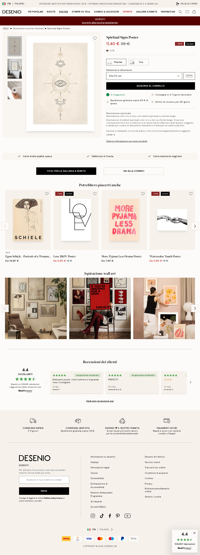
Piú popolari (35, 11)
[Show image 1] (15, 46)
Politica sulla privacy (53, 498)
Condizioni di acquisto (156, 473)
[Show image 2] (15, 69)
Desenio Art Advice (155, 456)
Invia (44, 490)
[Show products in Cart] (194, 12)
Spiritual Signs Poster (58, 28)
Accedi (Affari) (98, 507)
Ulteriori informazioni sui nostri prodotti (126, 141)
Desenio (109, 546)
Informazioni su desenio (103, 456)
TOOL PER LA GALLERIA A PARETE (66, 171)
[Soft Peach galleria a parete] (164, 308)
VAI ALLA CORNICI (133, 171)
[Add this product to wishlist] (95, 38)
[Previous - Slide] (5, 226)
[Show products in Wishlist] (187, 12)
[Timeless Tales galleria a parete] (100, 308)
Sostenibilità (97, 478)
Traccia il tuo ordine (155, 467)
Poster (63, 11)
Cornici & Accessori (106, 11)
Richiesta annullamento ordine (157, 490)
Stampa (95, 462)
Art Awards (96, 501)
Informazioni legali (100, 467)
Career (94, 473)
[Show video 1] (15, 90)
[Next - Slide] (195, 226)
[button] (189, 76)
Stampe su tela (81, 11)
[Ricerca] (180, 11)
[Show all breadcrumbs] (5, 28)
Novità (51, 11)
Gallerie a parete (146, 11)
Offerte (127, 11)
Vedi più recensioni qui (100, 401)
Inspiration (168, 11)
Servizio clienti (152, 462)
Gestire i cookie (153, 496)
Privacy (148, 483)
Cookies (149, 478)
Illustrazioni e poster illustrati (28, 28)
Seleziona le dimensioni (119, 70)
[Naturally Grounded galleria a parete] (36, 308)
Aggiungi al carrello (151, 85)
